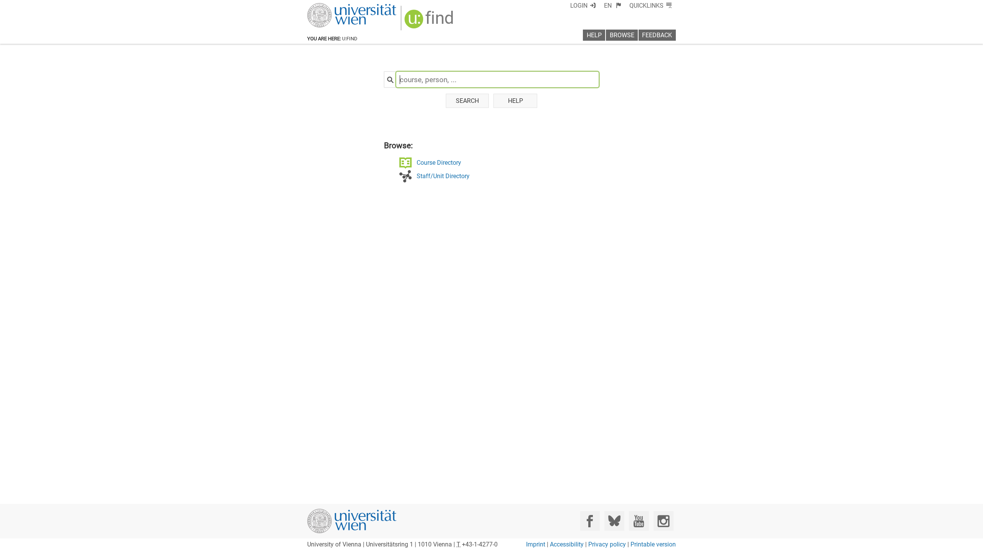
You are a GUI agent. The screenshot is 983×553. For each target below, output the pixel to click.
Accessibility (567, 544)
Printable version (653, 544)
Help (594, 35)
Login (578, 5)
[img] (429, 21)
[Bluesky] (614, 521)
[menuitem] (612, 5)
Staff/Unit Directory (443, 176)
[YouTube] (639, 521)
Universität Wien (333, 6)
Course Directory (439, 162)
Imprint (535, 544)
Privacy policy (607, 544)
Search (467, 100)
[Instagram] (663, 521)
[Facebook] (590, 521)
